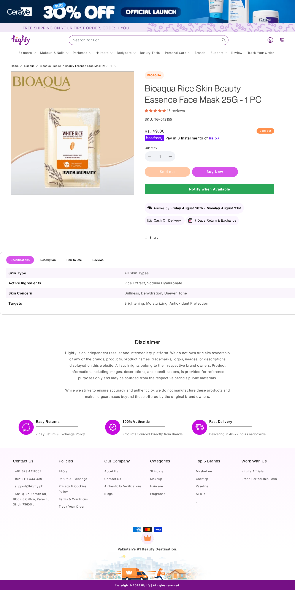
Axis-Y (200, 494)
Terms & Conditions (73, 499)
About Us (111, 471)
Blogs (108, 494)
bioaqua (29, 65)
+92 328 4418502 (27, 471)
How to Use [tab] (74, 260)
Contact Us (112, 479)
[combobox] (148, 40)
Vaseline (202, 486)
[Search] (223, 40)
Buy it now (215, 171)
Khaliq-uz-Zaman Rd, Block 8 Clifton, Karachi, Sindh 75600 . (31, 499)
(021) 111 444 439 (27, 479)
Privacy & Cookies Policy (72, 489)
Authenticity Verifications (123, 486)
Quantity (151, 148)
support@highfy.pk (28, 486)
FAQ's (63, 471)
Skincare (156, 471)
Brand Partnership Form (259, 479)
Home (15, 65)
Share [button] (154, 237)
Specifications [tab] (20, 260)
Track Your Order (72, 506)
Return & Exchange (73, 479)
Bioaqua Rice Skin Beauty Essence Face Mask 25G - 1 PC (78, 65)
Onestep (202, 479)
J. (197, 501)
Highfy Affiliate (252, 471)
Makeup (156, 479)
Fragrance (157, 494)
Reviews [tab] (97, 260)
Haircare (156, 486)
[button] (282, 40)
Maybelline (204, 471)
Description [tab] (48, 260)
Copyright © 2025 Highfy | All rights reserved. (147, 585)
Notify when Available (209, 189)
